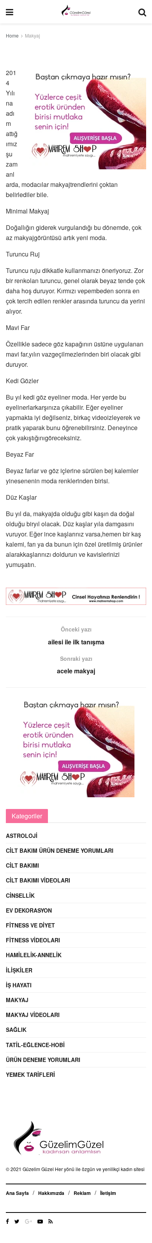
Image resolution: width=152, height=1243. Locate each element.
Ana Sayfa (17, 1192)
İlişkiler (19, 970)
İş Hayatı (19, 985)
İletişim (108, 1192)
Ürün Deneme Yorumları (43, 1060)
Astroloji (21, 835)
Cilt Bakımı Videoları (38, 880)
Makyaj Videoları (33, 1015)
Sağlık (16, 1029)
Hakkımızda (51, 1192)
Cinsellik (20, 895)
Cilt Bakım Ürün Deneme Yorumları (59, 850)
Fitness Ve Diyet (30, 925)
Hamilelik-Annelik (34, 955)
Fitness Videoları (33, 940)
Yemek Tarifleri (30, 1074)
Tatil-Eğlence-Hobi (35, 1045)
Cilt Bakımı (22, 865)
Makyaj (32, 35)
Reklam (82, 1192)
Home (12, 35)
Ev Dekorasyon (29, 910)
